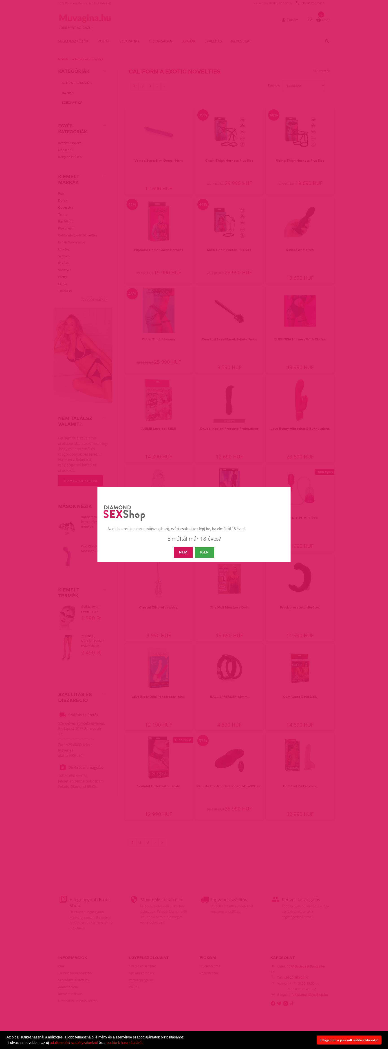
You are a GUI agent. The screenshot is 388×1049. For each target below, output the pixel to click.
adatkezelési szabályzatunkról (74, 1043)
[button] (145, 1043)
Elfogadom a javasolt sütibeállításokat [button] (349, 1040)
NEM (183, 552)
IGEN (204, 552)
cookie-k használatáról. (124, 1043)
